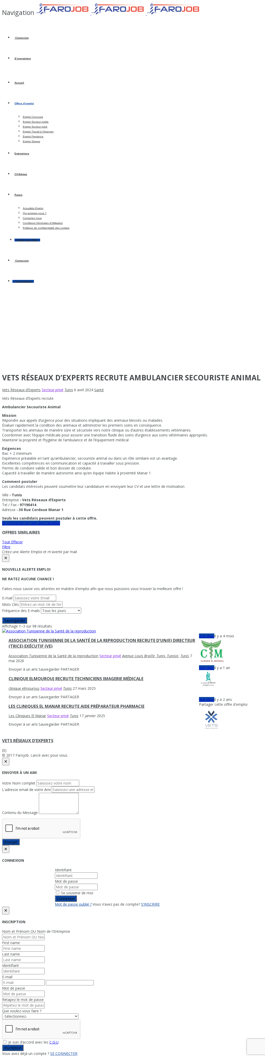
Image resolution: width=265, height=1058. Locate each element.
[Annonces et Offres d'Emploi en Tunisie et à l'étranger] (118, 13)
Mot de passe (66, 881)
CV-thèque (20, 174)
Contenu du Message (20, 812)
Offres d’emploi (24, 103)
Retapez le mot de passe (23, 999)
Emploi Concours (33, 116)
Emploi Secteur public (36, 121)
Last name (11, 954)
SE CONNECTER (63, 1053)
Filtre (6, 546)
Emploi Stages (31, 141)
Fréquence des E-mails (21, 610)
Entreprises (21, 153)
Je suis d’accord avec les (32, 1042)
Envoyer (11, 842)
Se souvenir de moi (76, 892)
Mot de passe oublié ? (73, 904)
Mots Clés (10, 604)
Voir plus (206, 635)
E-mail (7, 597)
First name (11, 942)
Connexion (21, 37)
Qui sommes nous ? (35, 213)
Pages (18, 194)
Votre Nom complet (18, 783)
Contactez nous (32, 218)
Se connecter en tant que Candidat (31, 523)
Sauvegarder (14, 620)
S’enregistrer (22, 58)
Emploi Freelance (33, 136)
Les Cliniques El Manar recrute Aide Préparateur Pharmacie (76, 706)
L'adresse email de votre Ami (26, 789)
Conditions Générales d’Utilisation (43, 223)
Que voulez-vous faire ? (21, 1010)
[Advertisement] (132, 331)
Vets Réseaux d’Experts (27, 740)
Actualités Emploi (33, 208)
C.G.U (53, 1042)
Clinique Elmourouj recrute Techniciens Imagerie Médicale (76, 678)
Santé (99, 389)
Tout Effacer (12, 541)
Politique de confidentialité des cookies (46, 227)
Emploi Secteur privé (35, 126)
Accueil (19, 82)
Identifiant (63, 869)
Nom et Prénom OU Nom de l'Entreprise (36, 931)
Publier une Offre (27, 240)
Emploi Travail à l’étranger (38, 131)
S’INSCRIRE (150, 904)
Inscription (12, 1047)
